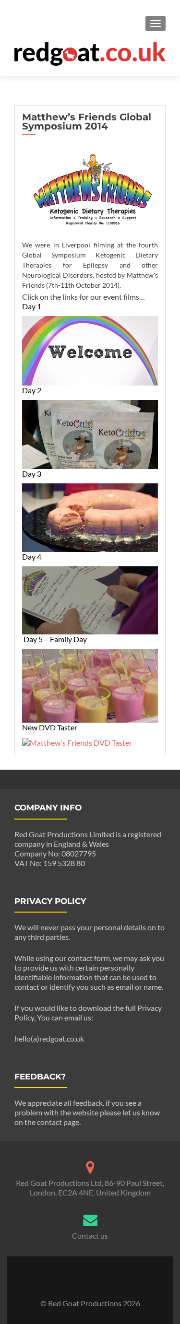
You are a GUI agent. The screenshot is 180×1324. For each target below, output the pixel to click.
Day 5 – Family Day (55, 639)
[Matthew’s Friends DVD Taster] (77, 741)
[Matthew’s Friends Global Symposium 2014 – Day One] (90, 349)
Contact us (90, 1235)
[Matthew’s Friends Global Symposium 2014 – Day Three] (90, 516)
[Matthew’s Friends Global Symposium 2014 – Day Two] (90, 433)
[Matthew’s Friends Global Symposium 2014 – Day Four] (90, 599)
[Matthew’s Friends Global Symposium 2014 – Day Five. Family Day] (90, 684)
